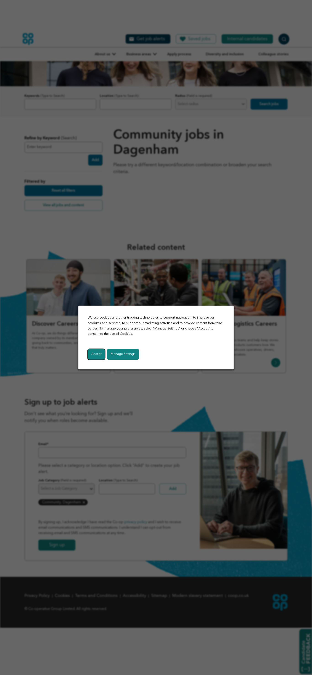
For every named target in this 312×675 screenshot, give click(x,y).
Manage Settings (123, 354)
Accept (96, 354)
